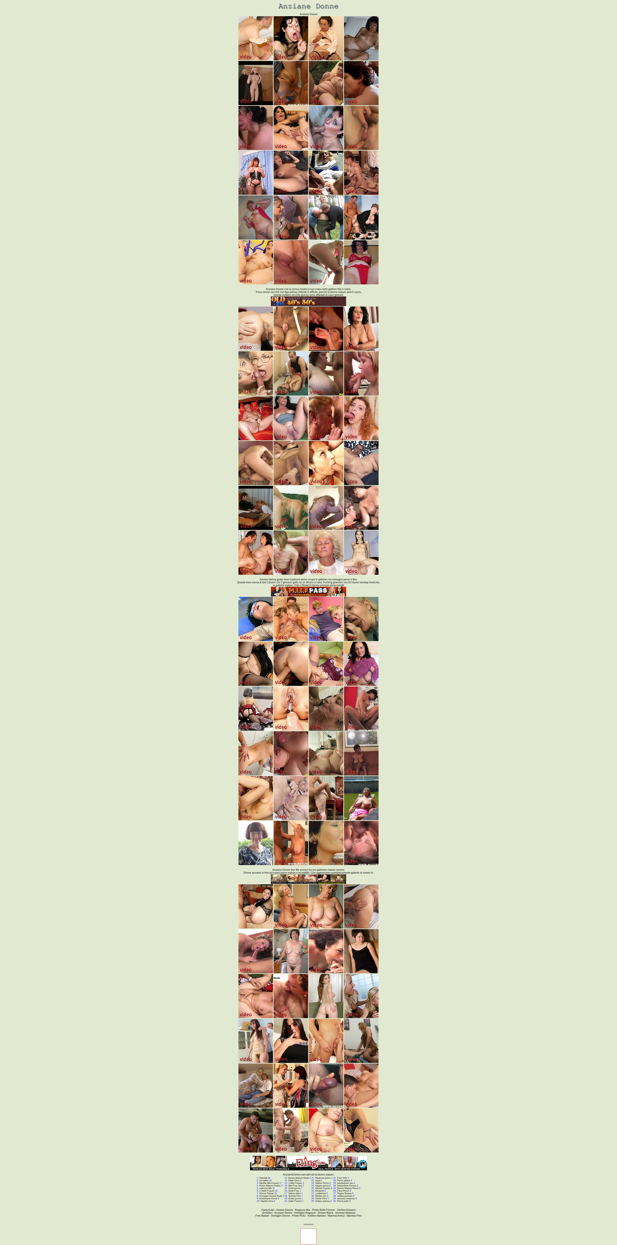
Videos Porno (322, 1183)
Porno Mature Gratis (269, 1185)
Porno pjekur (343, 1180)
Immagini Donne (280, 1215)
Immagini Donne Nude (270, 1196)
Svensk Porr (294, 1196)
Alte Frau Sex (295, 1185)
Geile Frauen (295, 1201)
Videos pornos (322, 1201)
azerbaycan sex (345, 1183)
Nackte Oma (267, 1201)
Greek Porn (321, 1198)
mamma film (265, 1188)
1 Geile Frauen (267, 1190)
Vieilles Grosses (346, 1210)
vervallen (263, 1180)
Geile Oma (293, 1180)
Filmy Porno (343, 1190)
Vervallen (267, 1212)
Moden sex (320, 1196)
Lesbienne (320, 1193)
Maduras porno (323, 1178)
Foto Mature (262, 1215)
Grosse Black (325, 1212)
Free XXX (342, 1178)
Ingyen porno (322, 1185)
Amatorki (319, 1190)
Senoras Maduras (345, 1212)
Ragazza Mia (302, 1210)
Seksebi (263, 1178)
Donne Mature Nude (298, 1178)
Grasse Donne (284, 1210)
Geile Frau (293, 1190)
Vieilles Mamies (317, 1215)
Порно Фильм (344, 1193)
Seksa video (294, 1193)
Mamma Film (354, 1215)
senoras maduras (346, 1198)
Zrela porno (294, 1188)
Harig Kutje (267, 1210)
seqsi (318, 1180)
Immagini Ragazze (305, 1212)
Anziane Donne (283, 1212)
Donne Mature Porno (347, 1188)
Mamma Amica (336, 1215)
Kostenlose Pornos (346, 1185)
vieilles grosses (345, 1196)
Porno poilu (343, 1201)
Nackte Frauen (322, 1188)
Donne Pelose (266, 1193)
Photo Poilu (298, 1215)
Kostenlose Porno (268, 1198)
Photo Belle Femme (323, 1210)
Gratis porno (294, 1198)
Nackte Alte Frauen (269, 1183)
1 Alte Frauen (295, 1183)
